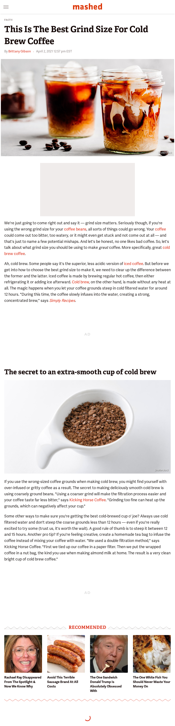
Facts (8, 20)
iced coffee (133, 263)
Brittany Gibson (19, 51)
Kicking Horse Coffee (87, 499)
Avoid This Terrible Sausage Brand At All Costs (62, 682)
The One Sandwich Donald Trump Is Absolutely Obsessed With (106, 684)
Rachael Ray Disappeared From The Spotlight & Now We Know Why (22, 682)
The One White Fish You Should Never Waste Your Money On (151, 682)
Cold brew (80, 281)
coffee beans (75, 229)
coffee (160, 229)
